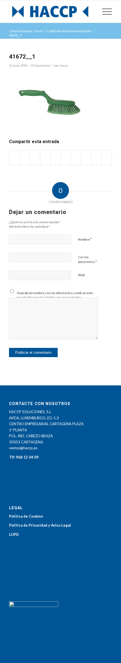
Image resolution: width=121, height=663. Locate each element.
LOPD (14, 534)
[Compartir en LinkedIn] (66, 157)
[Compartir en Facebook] (14, 157)
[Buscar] (91, 11)
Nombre (85, 239)
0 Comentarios (41, 65)
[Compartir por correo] (106, 157)
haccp (64, 65)
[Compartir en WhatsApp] (45, 157)
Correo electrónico (87, 259)
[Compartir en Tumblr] (76, 157)
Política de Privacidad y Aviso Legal (40, 525)
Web (81, 275)
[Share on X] (35, 157)
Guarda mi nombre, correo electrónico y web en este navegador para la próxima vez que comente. (55, 295)
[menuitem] (91, 11)
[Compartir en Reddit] (96, 157)
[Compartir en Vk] (86, 157)
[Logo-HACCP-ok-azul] (50, 11)
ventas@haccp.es (23, 448)
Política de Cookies (26, 516)
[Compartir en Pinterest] (55, 157)
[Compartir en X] (25, 157)
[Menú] (104, 11)
